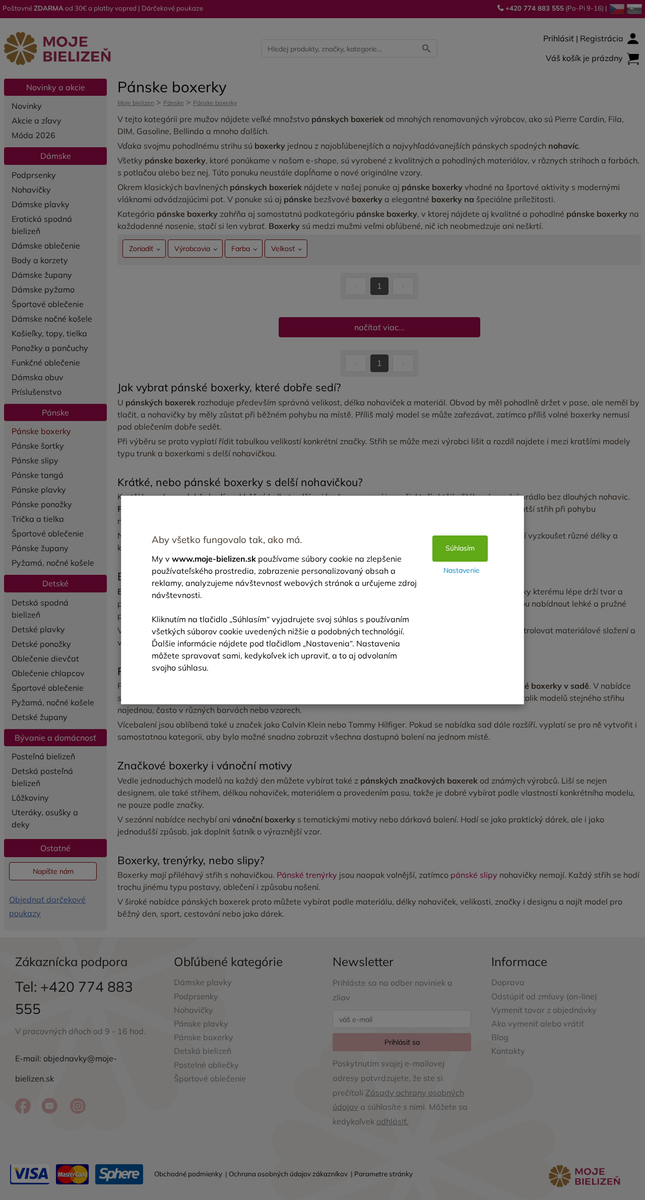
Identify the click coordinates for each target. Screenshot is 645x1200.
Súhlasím (460, 548)
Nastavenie (461, 570)
